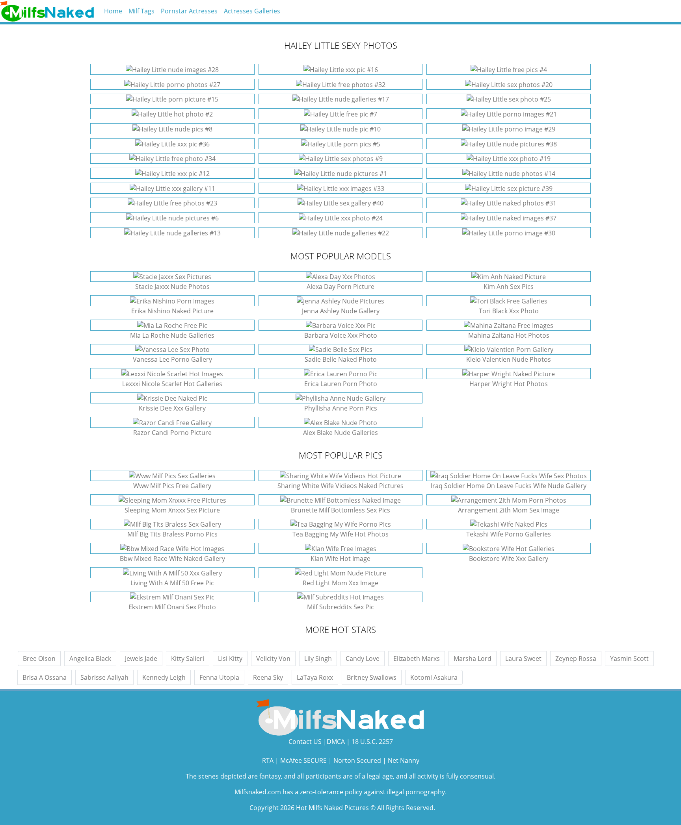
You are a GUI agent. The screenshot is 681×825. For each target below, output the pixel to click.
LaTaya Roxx (315, 677)
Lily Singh (318, 658)
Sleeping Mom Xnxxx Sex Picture (172, 510)
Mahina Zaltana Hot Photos (508, 335)
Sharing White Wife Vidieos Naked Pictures (340, 485)
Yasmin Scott (629, 658)
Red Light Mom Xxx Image (340, 583)
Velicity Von (273, 658)
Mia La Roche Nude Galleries (172, 335)
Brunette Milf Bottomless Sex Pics (340, 510)
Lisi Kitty (230, 658)
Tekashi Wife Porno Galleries (508, 534)
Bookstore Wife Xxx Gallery (508, 558)
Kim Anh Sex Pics (509, 286)
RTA (268, 760)
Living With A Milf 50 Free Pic (172, 583)
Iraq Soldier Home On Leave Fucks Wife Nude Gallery (508, 485)
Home (113, 11)
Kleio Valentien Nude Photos (508, 359)
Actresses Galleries (252, 11)
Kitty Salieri (187, 658)
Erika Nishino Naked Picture (172, 311)
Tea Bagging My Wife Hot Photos (340, 534)
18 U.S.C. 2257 (372, 741)
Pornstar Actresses (189, 11)
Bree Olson (39, 658)
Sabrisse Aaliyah (104, 677)
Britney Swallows (371, 677)
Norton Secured (357, 760)
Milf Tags (141, 11)
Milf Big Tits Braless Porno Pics (172, 534)
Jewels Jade (141, 658)
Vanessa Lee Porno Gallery (172, 359)
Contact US (305, 741)
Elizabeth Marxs (416, 658)
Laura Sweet (523, 658)
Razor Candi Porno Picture (172, 432)
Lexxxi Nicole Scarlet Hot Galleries (172, 383)
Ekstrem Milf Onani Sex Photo (172, 607)
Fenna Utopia (219, 677)
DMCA (336, 741)
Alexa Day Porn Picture (340, 286)
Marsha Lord (472, 658)
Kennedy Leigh (164, 677)
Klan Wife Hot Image (340, 558)
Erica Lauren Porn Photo (340, 383)
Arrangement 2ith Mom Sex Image (508, 510)
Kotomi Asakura (434, 677)
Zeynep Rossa (575, 658)
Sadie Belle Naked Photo (341, 359)
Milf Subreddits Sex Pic (340, 607)
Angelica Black (90, 658)
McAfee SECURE (303, 760)
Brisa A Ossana (44, 677)
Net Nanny (403, 760)
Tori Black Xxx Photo (509, 311)
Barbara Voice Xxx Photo (340, 335)
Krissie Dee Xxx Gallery (172, 408)
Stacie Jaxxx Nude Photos (172, 286)
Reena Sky (268, 677)
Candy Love (363, 658)
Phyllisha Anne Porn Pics (340, 408)
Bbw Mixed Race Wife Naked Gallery (172, 558)
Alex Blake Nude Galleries (340, 432)
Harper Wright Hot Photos (508, 383)
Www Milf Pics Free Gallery (172, 485)
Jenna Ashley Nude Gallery (341, 311)
